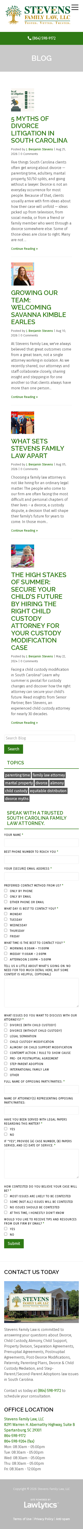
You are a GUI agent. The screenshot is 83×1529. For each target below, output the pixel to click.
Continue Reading (23, 249)
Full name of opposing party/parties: (34, 1081)
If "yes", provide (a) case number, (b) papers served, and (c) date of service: (38, 1143)
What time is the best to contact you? (34, 942)
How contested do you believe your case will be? (40, 1188)
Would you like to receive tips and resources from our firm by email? (40, 1221)
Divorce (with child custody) (32, 1025)
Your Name (13, 835)
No (11, 1134)
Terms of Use (22, 1519)
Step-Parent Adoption (26, 1064)
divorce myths (17, 799)
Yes (12, 1129)
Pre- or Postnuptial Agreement (33, 1058)
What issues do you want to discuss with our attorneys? (40, 1017)
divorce (41, 783)
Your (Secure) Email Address (28, 868)
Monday (15, 914)
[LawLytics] (41, 1504)
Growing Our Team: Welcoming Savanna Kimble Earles (38, 307)
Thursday (17, 930)
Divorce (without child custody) (35, 1030)
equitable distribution (48, 791)
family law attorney (49, 775)
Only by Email (20, 896)
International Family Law (29, 1069)
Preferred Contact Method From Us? (33, 885)
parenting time (17, 775)
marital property (19, 783)
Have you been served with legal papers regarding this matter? (35, 1121)
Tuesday (15, 919)
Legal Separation (22, 1036)
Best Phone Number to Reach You (31, 851)
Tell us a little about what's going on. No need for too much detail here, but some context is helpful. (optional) (37, 970)
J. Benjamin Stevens (39, 149)
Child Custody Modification (31, 1041)
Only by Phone (21, 891)
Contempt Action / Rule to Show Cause (40, 1053)
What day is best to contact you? (31, 908)
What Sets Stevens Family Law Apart (37, 448)
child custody (16, 791)
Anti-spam (63, 1519)
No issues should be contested (34, 1207)
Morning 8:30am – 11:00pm (29, 948)
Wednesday (18, 925)
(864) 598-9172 (44, 38)
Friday (14, 936)
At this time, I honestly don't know (36, 1213)
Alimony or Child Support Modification (40, 1047)
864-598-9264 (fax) (19, 1441)
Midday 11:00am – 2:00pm (27, 954)
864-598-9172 (15, 1436)
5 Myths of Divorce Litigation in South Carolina (39, 130)
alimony (57, 783)
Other (14, 1075)
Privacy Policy (43, 1519)
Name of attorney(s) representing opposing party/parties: (38, 1100)
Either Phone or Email (26, 902)
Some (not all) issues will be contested (41, 1201)
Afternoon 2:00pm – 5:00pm (30, 959)
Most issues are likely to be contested (40, 1196)
